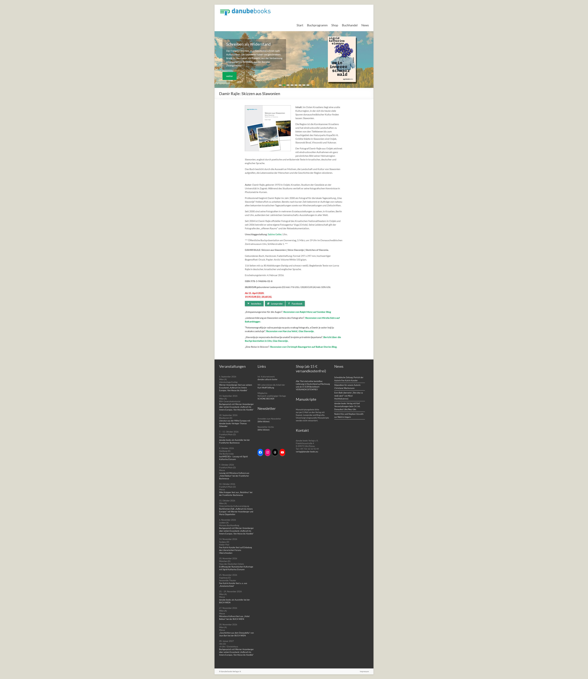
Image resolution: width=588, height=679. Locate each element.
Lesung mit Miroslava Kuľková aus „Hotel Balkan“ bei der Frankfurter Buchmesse (234, 476)
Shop (334, 25)
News (365, 25)
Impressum (364, 671)
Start (300, 25)
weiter (229, 76)
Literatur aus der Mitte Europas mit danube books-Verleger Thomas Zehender (234, 423)
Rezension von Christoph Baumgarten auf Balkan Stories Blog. (303, 346)
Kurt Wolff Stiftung (266, 387)
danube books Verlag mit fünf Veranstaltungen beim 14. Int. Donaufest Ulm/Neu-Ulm (347, 406)
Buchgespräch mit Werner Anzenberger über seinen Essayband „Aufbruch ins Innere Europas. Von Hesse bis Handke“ (236, 407)
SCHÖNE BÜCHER (266, 398)
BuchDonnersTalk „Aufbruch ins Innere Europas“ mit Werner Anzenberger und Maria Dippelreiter (236, 512)
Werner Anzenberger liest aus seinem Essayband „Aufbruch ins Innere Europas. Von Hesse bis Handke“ (235, 388)
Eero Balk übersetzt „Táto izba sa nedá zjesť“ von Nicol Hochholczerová (348, 395)
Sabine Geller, (275, 234)
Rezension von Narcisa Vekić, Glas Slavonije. (290, 331)
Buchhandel (350, 25)
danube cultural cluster (267, 379)
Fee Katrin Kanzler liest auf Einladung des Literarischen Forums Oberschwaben (235, 550)
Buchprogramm (317, 25)
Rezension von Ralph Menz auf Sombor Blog (307, 311)
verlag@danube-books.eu (307, 451)
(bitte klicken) (264, 421)
